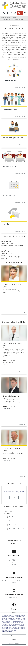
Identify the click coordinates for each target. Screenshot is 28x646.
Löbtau (14, 562)
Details (21, 312)
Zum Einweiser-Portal (14, 597)
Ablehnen (14, 639)
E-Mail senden (6, 364)
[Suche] (4, 13)
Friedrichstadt (14, 559)
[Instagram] (11, 13)
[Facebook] (7, 13)
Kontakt (14, 612)
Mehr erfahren (19, 87)
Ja (14, 497)
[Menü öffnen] (24, 13)
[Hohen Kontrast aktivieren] (15, 13)
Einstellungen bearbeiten (14, 643)
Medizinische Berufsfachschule (14, 566)
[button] (16, 517)
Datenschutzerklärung (7, 631)
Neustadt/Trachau (14, 561)
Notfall (19, 13)
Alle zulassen (14, 635)
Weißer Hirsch (14, 564)
